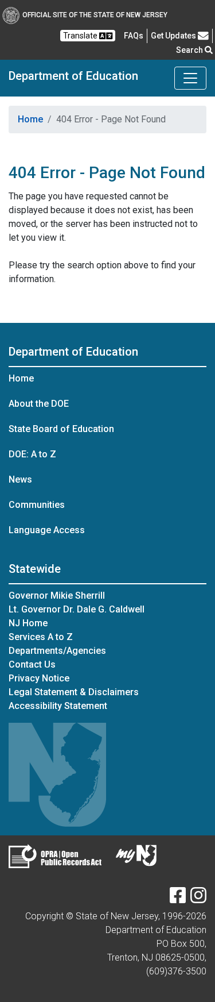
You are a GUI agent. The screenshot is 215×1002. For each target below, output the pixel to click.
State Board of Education (61, 428)
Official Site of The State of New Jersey (94, 15)
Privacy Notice (39, 678)
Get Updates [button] (174, 35)
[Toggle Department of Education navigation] (190, 78)
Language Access (47, 530)
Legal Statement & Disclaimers (74, 692)
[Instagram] (198, 898)
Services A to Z (41, 636)
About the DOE (39, 403)
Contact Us (32, 664)
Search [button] (190, 50)
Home (30, 119)
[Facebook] (178, 898)
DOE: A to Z (32, 454)
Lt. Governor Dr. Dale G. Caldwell (76, 609)
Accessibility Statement (58, 705)
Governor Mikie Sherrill (57, 595)
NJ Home (28, 623)
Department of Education (73, 76)
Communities (37, 504)
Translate (81, 35)
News (20, 479)
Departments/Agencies (57, 650)
